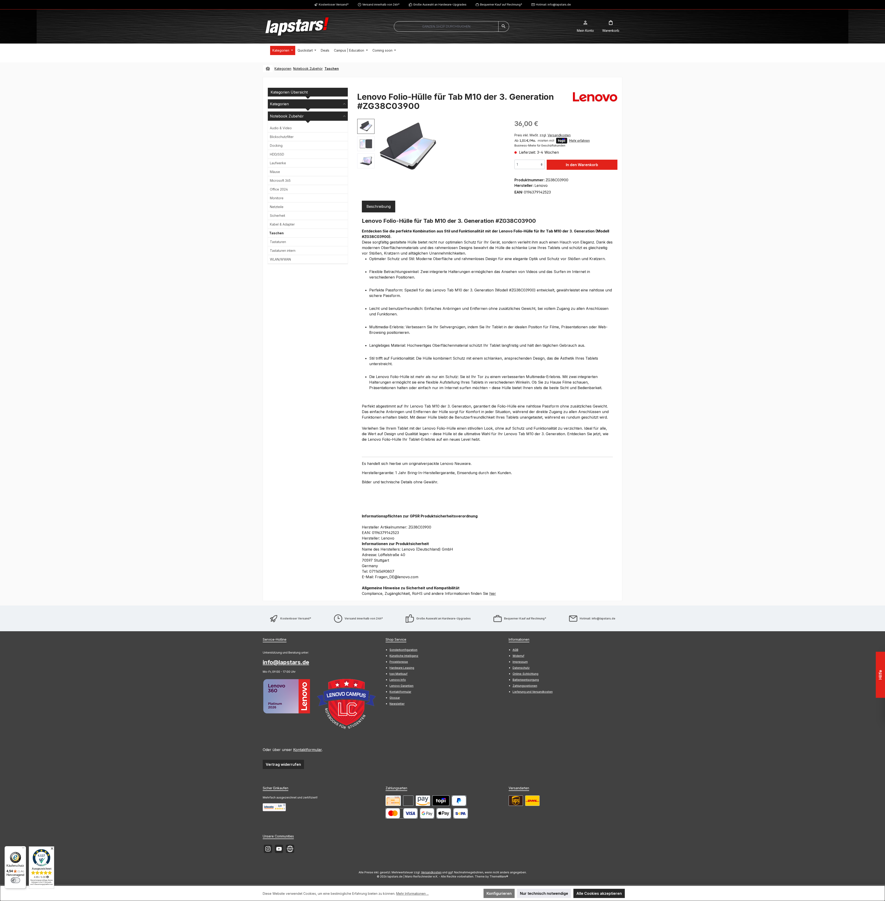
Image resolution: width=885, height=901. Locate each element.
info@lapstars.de (286, 662)
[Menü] (23, 849)
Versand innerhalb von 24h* (381, 4)
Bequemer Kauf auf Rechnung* (501, 4)
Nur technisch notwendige (544, 893)
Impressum (520, 661)
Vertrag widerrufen (283, 764)
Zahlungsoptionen (525, 685)
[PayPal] (459, 800)
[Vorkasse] (393, 800)
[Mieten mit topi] (440, 800)
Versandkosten (431, 872)
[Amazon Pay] (423, 800)
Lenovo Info (397, 679)
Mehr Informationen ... (412, 893)
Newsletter (396, 703)
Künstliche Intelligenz (403, 655)
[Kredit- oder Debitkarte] (401, 813)
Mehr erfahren (579, 140)
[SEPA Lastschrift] (460, 813)
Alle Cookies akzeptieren (599, 893)
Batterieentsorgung (526, 679)
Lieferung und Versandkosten (533, 691)
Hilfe (880, 675)
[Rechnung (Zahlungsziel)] (408, 800)
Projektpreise (398, 661)
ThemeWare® (499, 876)
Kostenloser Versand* (334, 4)
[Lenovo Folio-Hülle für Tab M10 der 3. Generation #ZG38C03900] (408, 147)
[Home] (268, 68)
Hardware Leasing (401, 667)
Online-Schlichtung (525, 673)
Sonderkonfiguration (403, 650)
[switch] (15, 880)
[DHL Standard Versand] (532, 800)
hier (492, 593)
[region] (431, 147)
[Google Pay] (427, 813)
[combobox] (446, 26)
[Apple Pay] (444, 813)
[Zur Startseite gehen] (297, 26)
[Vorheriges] (382, 147)
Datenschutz (521, 667)
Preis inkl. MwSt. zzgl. (542, 135)
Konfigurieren (499, 893)
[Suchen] (503, 26)
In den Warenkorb (582, 164)
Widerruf (518, 655)
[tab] (378, 206)
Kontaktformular (307, 749)
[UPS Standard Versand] (516, 800)
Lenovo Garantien (401, 685)
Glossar (394, 697)
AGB (515, 650)
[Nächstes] (501, 147)
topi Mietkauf (398, 673)
